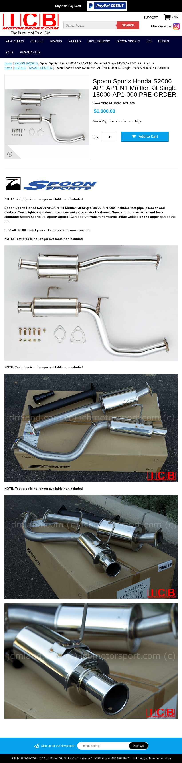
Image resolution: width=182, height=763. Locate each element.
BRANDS (56, 41)
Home (8, 63)
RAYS (9, 52)
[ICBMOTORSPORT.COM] (30, 23)
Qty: (96, 137)
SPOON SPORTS (128, 41)
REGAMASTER (30, 52)
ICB (149, 41)
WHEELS (75, 41)
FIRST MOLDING (98, 41)
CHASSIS (36, 41)
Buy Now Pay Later (68, 6)
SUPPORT (151, 17)
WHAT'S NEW (15, 41)
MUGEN (163, 41)
